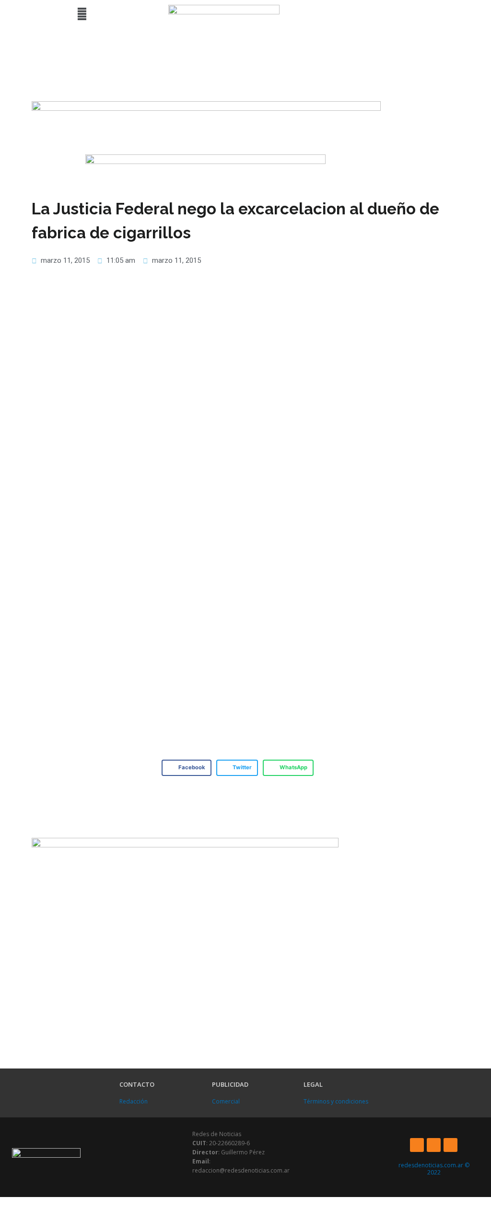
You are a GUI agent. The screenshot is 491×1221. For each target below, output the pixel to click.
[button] (82, 14)
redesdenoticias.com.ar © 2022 (433, 1169)
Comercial (226, 1101)
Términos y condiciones (336, 1101)
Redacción (133, 1101)
